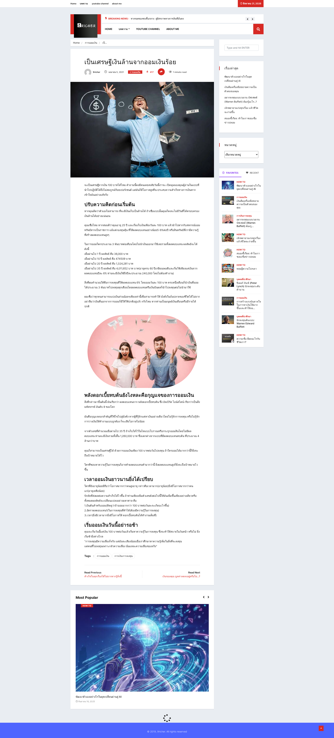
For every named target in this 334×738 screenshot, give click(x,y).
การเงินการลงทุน (123, 555)
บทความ (84, 3)
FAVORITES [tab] (232, 172)
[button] (247, 19)
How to (87, 606)
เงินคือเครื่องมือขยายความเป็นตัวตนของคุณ (248, 204)
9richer (96, 72)
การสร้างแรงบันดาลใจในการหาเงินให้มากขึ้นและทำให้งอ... (249, 305)
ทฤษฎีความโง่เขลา (247, 268)
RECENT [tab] (254, 172)
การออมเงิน (91, 42)
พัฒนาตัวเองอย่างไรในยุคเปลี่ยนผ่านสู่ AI (99, 697)
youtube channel (100, 3)
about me (117, 3)
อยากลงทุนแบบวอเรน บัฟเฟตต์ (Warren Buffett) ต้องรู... (248, 223)
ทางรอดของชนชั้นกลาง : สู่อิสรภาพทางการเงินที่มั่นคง (157, 18)
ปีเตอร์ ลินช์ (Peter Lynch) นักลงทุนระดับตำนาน (248, 286)
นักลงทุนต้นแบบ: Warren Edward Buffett (246, 323)
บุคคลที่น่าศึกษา (244, 279)
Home (73, 3)
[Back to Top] (321, 728)
